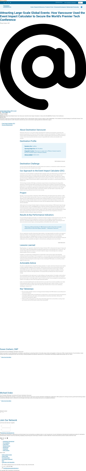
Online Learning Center (7, 454)
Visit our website (28, 155)
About (70, 2)
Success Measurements (7, 125)
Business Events (6, 445)
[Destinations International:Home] (9, 7)
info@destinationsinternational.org (11, 468)
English (80, 2)
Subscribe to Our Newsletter (8, 462)
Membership (6, 426)
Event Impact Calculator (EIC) (8, 123)
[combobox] (80, 3)
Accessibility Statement (7, 459)
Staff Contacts (6, 450)
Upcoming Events (6, 457)
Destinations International (8, 441)
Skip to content (3, 0)
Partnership (6, 429)
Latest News (6, 444)
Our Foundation (6, 442)
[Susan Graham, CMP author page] (43, 327)
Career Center (5, 456)
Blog (3, 460)
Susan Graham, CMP (6, 112)
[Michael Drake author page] (43, 378)
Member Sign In (59, 2)
